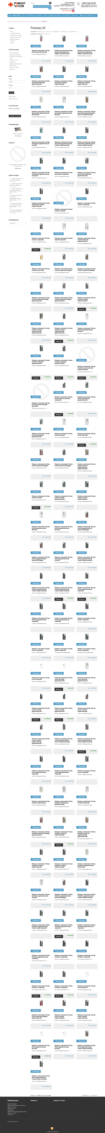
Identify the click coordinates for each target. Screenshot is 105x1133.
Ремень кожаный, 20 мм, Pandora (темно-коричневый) (41, 865)
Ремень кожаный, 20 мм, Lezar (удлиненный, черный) (41, 772)
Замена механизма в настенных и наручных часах (16, 56)
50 (46, 34)
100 (48, 34)
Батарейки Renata (15, 33)
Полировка (12, 62)
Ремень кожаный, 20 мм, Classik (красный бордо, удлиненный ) (41, 299)
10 (43, 34)
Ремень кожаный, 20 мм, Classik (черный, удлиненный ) (41, 361)
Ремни (45, 15)
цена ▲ (49, 31)
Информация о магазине (13, 1121)
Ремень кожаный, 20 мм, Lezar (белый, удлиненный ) (64, 679)
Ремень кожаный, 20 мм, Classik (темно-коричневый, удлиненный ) (41, 330)
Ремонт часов (16, 15)
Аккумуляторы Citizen (16, 35)
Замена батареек (14, 53)
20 (44, 34)
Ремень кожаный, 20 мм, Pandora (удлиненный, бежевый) (87, 865)
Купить (36, 249)
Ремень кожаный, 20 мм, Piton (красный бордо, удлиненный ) (41, 1016)
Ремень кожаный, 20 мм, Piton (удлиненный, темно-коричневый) (87, 1046)
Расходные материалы (55, 15)
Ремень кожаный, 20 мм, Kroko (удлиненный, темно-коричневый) (87, 558)
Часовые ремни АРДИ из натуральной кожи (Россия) (26, 21)
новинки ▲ (65, 31)
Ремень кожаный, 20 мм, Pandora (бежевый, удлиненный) (64, 802)
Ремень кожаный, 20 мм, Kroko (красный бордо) (41, 464)
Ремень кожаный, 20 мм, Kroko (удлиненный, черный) (87, 589)
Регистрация (12, 96)
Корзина (92, 15)
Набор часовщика (18, 133)
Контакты (12, 69)
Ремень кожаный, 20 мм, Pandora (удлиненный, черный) (64, 926)
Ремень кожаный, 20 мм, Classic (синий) (64, 210)
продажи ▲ (56, 31)
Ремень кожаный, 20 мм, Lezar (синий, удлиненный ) (41, 709)
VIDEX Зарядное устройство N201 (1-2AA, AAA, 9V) (18, 165)
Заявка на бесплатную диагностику (16, 64)
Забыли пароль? (13, 99)
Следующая (94, 1095)
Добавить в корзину (15, 116)
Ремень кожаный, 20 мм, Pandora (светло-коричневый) (64, 833)
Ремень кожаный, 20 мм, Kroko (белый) (64, 434)
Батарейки (39, 15)
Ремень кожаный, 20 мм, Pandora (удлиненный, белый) (41, 895)
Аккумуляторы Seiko (15, 37)
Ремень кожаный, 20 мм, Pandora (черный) (64, 956)
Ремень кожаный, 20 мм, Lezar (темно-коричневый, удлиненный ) (41, 741)
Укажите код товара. (14, 108)
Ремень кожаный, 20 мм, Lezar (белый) (41, 678)
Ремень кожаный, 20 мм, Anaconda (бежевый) (41, 51)
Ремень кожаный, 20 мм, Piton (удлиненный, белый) (41, 1046)
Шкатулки (74, 15)
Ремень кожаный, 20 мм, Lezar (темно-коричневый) (87, 709)
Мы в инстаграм (67, 10)
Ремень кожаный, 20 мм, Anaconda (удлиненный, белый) (64, 113)
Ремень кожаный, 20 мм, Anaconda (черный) (64, 173)
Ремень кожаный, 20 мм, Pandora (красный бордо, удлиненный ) (41, 833)
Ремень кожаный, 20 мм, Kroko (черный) (87, 619)
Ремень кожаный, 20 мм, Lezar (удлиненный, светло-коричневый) (64, 740)
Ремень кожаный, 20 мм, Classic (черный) (87, 203)
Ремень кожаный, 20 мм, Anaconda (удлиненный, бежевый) (41, 113)
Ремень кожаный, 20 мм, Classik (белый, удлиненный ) (87, 239)
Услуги (12, 42)
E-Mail (10, 79)
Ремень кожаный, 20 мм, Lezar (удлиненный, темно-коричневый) (87, 740)
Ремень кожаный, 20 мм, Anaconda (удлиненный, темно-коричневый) (64, 143)
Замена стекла (13, 60)
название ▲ (41, 31)
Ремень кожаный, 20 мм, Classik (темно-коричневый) (87, 299)
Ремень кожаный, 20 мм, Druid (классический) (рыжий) (41, 404)
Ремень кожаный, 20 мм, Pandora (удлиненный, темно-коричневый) (87, 895)
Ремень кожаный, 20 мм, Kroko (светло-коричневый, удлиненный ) (87, 466)
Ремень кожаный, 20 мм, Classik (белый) (64, 239)
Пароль (11, 85)
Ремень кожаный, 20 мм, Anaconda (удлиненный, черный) (41, 174)
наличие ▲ (73, 31)
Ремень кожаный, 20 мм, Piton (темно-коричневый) (64, 1016)
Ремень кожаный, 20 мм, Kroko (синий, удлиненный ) (64, 497)
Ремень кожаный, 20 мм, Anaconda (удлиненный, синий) (41, 143)
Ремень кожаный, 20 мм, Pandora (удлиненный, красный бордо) (64, 895)
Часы (24, 15)
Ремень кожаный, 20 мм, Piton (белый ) (87, 986)
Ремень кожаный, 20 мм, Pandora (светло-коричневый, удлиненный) (87, 834)
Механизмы (30, 15)
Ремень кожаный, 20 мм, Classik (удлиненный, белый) (87, 329)
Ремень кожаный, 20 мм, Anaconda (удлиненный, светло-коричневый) (87, 113)
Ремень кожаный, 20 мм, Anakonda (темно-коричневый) (41, 204)
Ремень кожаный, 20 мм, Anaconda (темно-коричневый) (64, 82)
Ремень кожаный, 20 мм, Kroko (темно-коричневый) (87, 497)
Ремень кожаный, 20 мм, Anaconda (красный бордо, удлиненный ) (64, 52)
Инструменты (66, 15)
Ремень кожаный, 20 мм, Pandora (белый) (87, 802)
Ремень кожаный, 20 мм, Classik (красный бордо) (64, 269)
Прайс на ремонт (14, 67)
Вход (12, 92)
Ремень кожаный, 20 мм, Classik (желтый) (41, 269)
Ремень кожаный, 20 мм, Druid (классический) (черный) (64, 398)
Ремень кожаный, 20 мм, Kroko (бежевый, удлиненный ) (87, 398)
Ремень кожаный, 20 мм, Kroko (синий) (41, 497)
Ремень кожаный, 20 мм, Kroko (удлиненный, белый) (41, 528)
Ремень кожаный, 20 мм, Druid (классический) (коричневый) (87, 367)
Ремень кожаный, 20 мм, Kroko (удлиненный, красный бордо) (87, 528)
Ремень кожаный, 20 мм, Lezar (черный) (87, 771)
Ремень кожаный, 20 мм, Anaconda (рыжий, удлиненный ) (41, 82)
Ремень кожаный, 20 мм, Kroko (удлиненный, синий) (64, 558)
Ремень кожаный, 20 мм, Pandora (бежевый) (41, 802)
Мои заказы (84, 15)
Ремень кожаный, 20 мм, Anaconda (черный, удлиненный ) (87, 174)
